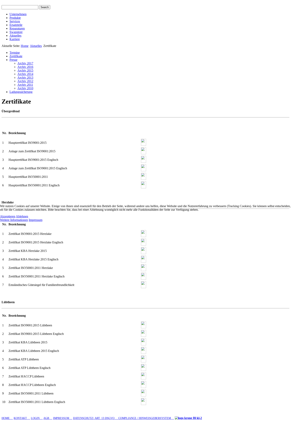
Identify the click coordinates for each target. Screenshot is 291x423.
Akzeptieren (7, 216)
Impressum (35, 220)
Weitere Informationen (14, 220)
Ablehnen (22, 216)
